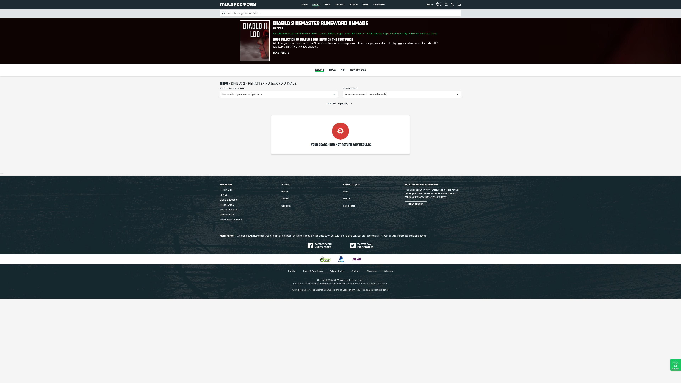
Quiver (434, 33)
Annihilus (315, 33)
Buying (319, 70)
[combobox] (429, 4)
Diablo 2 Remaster (229, 200)
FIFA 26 (223, 195)
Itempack (361, 33)
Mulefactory (238, 4)
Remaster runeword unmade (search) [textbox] (366, 94)
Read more (279, 53)
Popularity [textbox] (343, 103)
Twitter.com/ (365, 245)
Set (353, 33)
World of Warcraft (229, 210)
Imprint (292, 271)
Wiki (342, 70)
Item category (350, 88)
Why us (346, 199)
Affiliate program (351, 185)
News (365, 4)
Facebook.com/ (323, 245)
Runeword (284, 33)
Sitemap (388, 271)
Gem (392, 33)
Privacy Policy (337, 271)
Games (315, 4)
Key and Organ (402, 33)
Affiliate (353, 4)
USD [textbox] (428, 5)
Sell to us (339, 4)
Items (327, 4)
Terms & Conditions (313, 271)
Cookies (355, 271)
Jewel (347, 33)
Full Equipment (374, 33)
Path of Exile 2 (227, 205)
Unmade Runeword (300, 33)
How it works (358, 70)
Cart (458, 4)
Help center (379, 4)
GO (223, 13)
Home (304, 4)
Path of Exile (226, 190)
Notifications (446, 4)
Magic (386, 33)
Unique (339, 33)
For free (285, 199)
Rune (275, 33)
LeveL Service (328, 33)
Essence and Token (420, 33)
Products (286, 185)
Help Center (675, 367)
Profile (452, 4)
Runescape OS (227, 215)
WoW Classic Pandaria (231, 220)
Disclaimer (372, 271)
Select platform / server (232, 88)
